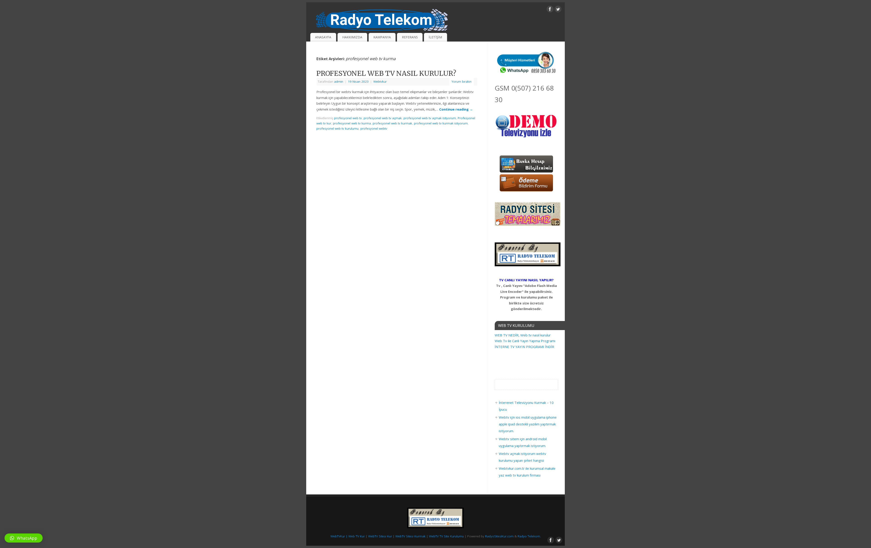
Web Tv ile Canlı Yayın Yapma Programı (525, 340)
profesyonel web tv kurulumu (337, 128)
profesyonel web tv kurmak (392, 123)
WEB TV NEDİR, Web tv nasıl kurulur (523, 335)
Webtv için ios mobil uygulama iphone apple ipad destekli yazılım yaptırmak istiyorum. (528, 424)
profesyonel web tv (348, 118)
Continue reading (456, 109)
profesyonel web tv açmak (383, 118)
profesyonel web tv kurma (352, 123)
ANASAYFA (323, 37)
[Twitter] (558, 10)
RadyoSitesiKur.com (499, 536)
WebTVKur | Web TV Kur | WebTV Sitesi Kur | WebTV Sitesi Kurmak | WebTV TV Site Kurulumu (397, 536)
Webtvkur (380, 81)
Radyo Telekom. (529, 536)
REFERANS (410, 37)
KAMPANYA (382, 37)
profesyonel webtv (373, 128)
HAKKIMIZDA (352, 37)
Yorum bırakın (462, 81)
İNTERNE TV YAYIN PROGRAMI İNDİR (524, 346)
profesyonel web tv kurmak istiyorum (441, 123)
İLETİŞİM (435, 37)
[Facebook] (550, 10)
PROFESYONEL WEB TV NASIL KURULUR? (386, 73)
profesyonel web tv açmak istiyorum (430, 118)
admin (338, 81)
